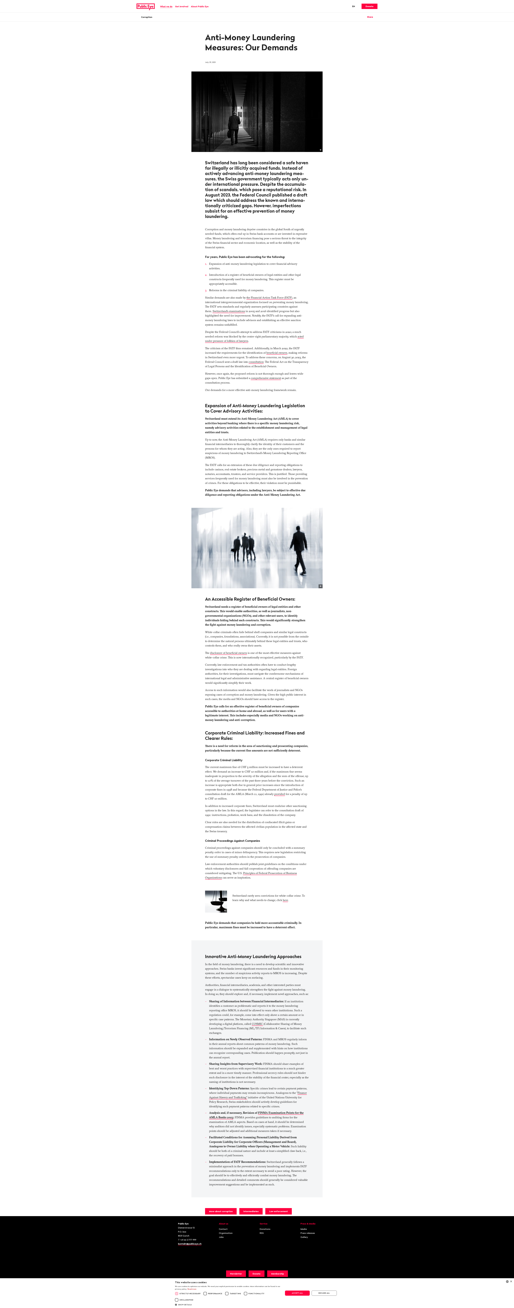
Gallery (304, 1237)
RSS (262, 1233)
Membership (277, 1273)
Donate (369, 6)
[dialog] (257, 1293)
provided (279, 794)
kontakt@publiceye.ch (189, 1243)
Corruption (146, 17)
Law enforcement (278, 1211)
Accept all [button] (297, 1293)
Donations (265, 1229)
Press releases (308, 1233)
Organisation (226, 1233)
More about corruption (221, 1211)
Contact (223, 1229)
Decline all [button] (324, 1293)
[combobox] (507, 1281)
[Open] (376, 17)
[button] (228, 1304)
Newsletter (236, 1273)
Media (304, 1229)
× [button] (511, 1282)
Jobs (221, 1237)
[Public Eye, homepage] (146, 6)
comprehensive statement (266, 378)
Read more (192, 1289)
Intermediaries (251, 1211)
